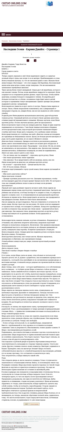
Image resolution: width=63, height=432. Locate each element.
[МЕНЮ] (3, 34)
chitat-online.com (14, 3)
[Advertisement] (31, 19)
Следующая (34, 404)
